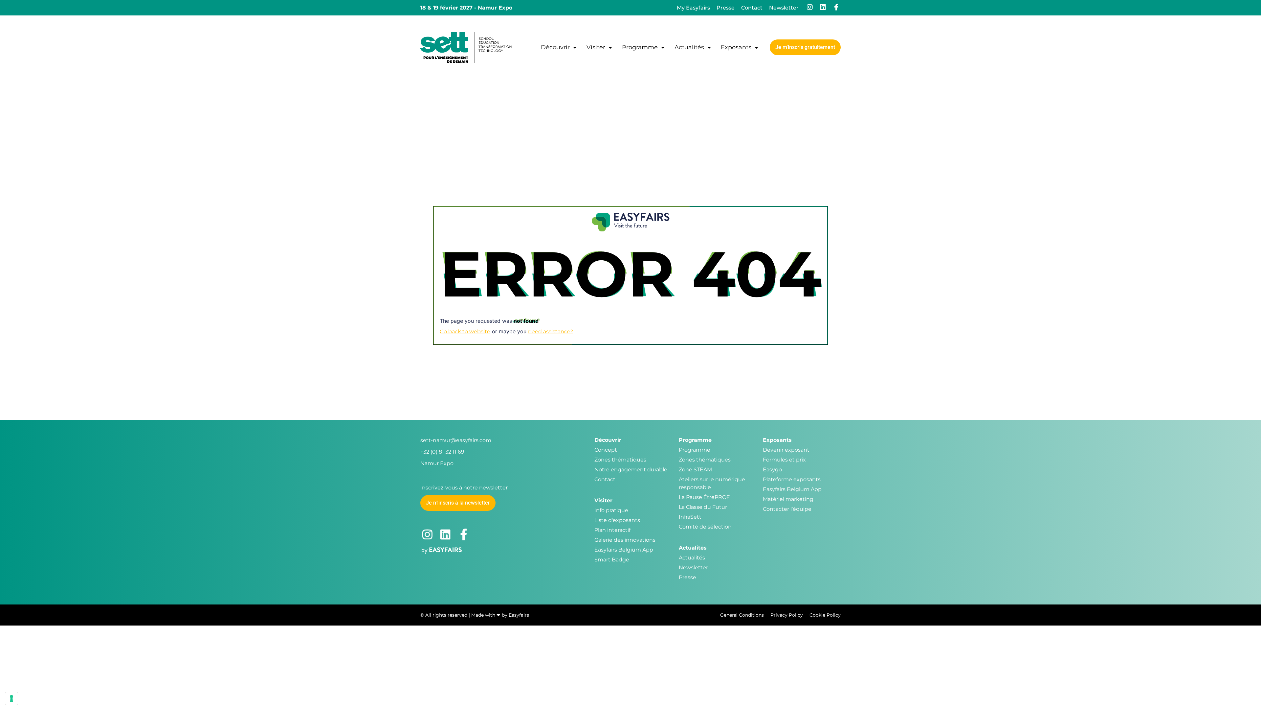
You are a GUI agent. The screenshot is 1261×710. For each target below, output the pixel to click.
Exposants (736, 47)
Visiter (595, 47)
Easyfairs (519, 615)
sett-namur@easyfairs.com (455, 440)
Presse (726, 8)
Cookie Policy (825, 615)
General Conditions (742, 615)
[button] (805, 47)
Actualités (689, 47)
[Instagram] (809, 7)
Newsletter (784, 8)
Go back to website (465, 331)
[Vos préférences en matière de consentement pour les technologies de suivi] (11, 698)
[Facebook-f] (836, 7)
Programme (640, 47)
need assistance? (550, 331)
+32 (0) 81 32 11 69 (442, 452)
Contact (752, 8)
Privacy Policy (786, 615)
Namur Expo (437, 463)
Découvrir (555, 47)
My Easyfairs (693, 8)
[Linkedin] (823, 7)
